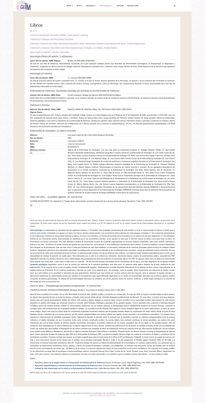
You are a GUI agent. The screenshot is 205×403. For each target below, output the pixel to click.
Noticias (120, 6)
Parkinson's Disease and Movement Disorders (52, 39)
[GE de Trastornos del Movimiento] (23, 6)
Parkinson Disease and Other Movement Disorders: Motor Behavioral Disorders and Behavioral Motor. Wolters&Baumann (87, 43)
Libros (36, 25)
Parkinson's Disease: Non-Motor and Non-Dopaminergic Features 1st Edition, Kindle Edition (73, 48)
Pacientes (90, 6)
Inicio (69, 6)
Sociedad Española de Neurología (102, 395)
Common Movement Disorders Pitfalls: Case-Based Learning (59, 35)
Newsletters (132, 6)
